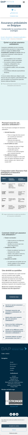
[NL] (12, 10)
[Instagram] (14, 414)
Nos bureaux (13, 366)
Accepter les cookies (14, 426)
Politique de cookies (13, 433)
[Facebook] (11, 414)
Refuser (14, 429)
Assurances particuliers (19, 37)
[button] (23, 2)
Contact (11, 370)
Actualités (12, 368)
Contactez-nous (14, 16)
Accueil (3, 37)
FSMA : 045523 (5, 353)
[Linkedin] (17, 414)
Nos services (9, 37)
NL (15, 10)
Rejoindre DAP (14, 406)
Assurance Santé (5, 39)
